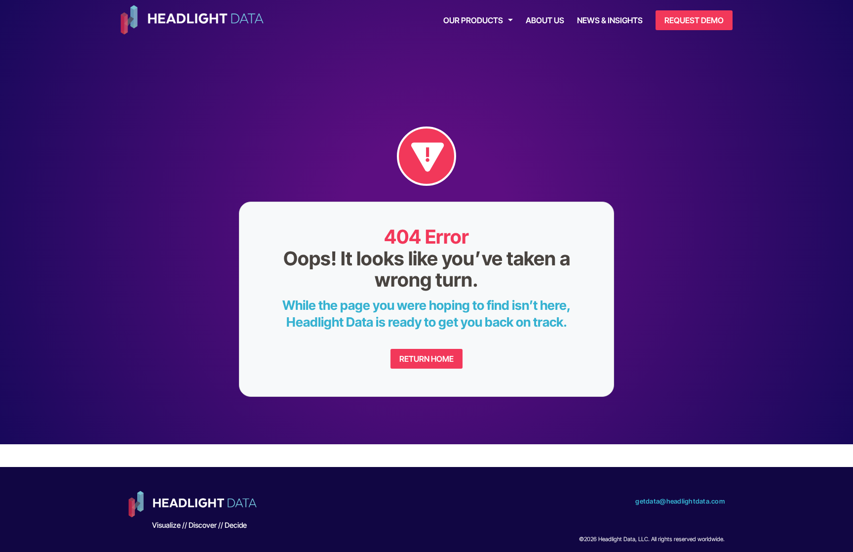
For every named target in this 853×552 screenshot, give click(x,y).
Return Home (426, 359)
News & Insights (610, 20)
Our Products (473, 20)
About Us (545, 20)
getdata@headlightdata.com (680, 501)
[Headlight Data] (192, 21)
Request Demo (694, 20)
